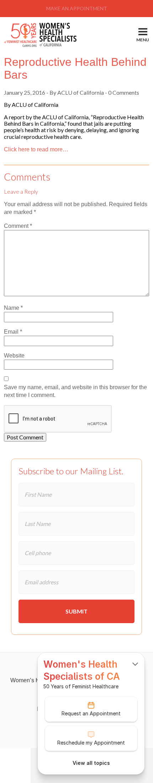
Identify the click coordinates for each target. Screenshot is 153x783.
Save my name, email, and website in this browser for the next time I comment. (75, 391)
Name (13, 308)
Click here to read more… (36, 149)
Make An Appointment (76, 8)
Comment (18, 226)
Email (13, 332)
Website (14, 356)
